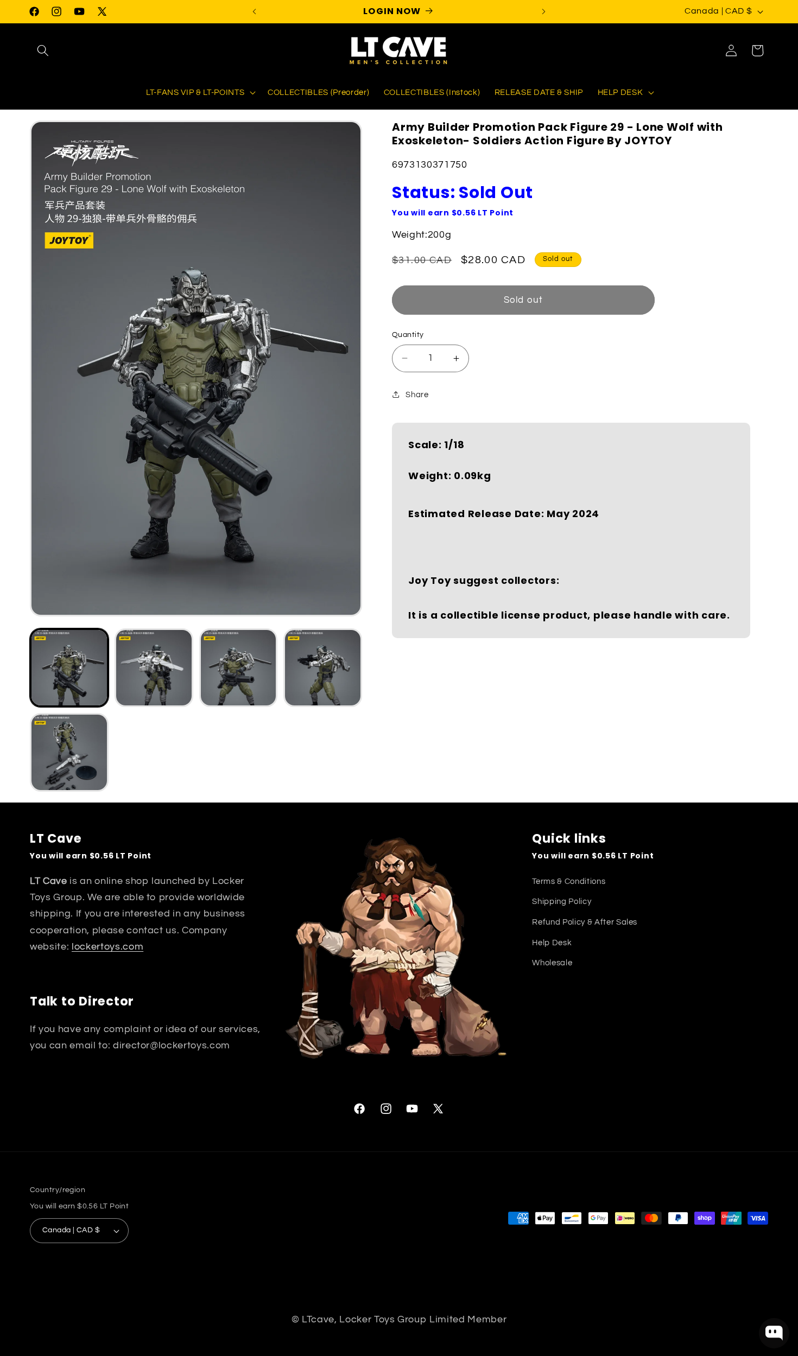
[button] (43, 50)
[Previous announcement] (255, 11)
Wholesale (552, 962)
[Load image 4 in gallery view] (322, 667)
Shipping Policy (561, 901)
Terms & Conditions (568, 881)
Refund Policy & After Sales (584, 922)
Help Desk (552, 942)
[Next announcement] (544, 11)
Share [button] (417, 394)
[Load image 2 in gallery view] (154, 667)
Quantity (408, 334)
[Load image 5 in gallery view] (69, 752)
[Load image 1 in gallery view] (69, 667)
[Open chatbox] (774, 1333)
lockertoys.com (107, 947)
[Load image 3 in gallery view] (238, 667)
